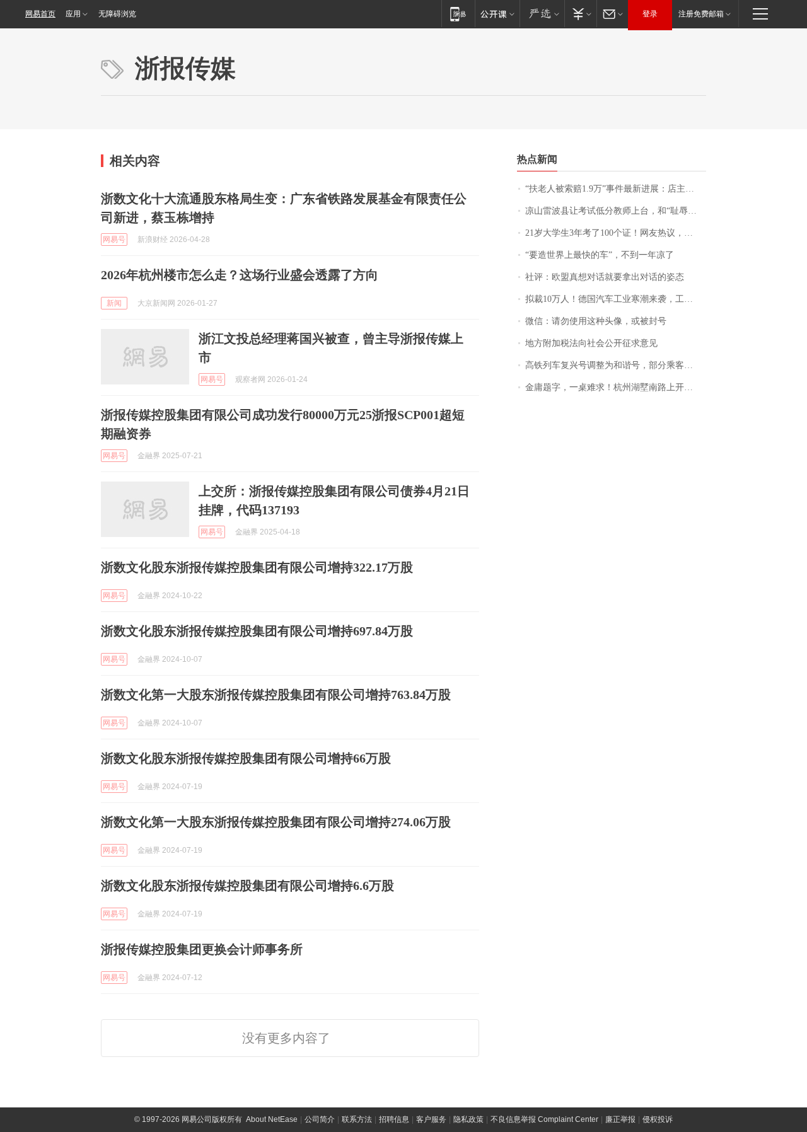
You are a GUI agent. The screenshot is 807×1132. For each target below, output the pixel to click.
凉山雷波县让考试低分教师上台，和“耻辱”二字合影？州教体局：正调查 (615, 211)
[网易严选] (542, 13)
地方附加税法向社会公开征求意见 (591, 343)
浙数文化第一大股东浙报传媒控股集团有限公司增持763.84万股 (276, 695)
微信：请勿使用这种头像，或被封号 (595, 321)
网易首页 (40, 13)
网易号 (114, 239)
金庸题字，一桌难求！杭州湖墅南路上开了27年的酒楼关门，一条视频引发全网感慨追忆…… (615, 387)
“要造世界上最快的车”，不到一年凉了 (599, 255)
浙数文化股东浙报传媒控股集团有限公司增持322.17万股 (257, 567)
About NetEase (272, 1119)
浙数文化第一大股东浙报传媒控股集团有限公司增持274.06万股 (276, 822)
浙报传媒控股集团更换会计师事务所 (202, 949)
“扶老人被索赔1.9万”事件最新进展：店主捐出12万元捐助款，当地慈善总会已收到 (615, 188)
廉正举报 (620, 1119)
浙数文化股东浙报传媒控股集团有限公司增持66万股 (246, 758)
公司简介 (320, 1119)
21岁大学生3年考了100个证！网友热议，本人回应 (615, 233)
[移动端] (458, 13)
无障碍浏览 (117, 13)
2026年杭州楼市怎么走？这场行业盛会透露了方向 (239, 275)
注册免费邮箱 (701, 13)
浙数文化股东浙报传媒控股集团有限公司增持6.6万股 (247, 885)
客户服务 (431, 1119)
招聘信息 (394, 1119)
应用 (73, 13)
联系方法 (357, 1119)
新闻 (114, 303)
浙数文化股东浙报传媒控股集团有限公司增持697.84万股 (257, 631)
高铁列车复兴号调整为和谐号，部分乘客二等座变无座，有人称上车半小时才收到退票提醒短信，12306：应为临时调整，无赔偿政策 (615, 365)
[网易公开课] (497, 13)
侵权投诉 (657, 1119)
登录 (650, 13)
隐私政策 (468, 1119)
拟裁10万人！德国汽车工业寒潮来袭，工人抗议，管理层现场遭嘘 (615, 299)
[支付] (580, 13)
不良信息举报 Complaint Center (544, 1119)
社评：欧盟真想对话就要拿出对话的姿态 (604, 277)
